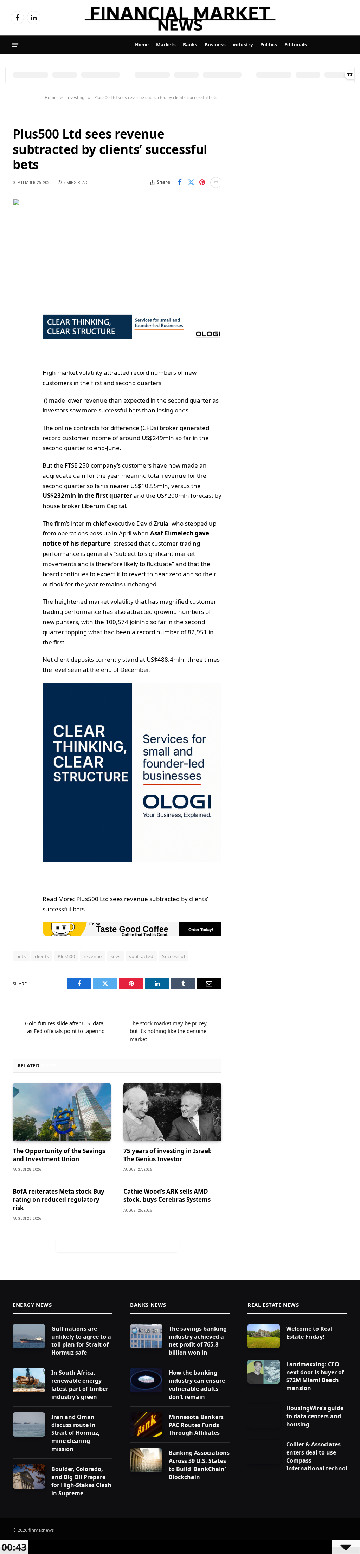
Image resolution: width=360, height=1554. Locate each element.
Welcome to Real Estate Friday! (309, 1333)
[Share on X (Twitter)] (191, 182)
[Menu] (15, 45)
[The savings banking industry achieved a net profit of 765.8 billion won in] (146, 1336)
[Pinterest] (20, 391)
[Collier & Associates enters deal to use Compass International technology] (264, 1452)
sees (116, 956)
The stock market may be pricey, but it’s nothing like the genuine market (169, 1031)
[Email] (20, 409)
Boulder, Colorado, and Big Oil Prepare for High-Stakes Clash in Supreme (81, 1481)
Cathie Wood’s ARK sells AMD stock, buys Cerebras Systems (167, 1195)
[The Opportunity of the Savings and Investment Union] (62, 1112)
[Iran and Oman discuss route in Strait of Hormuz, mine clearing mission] (29, 1424)
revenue (93, 956)
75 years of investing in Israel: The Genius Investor (167, 1155)
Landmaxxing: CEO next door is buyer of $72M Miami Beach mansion (315, 1376)
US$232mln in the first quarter (87, 496)
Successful (173, 956)
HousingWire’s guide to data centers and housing (314, 1416)
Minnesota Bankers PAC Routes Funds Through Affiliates (196, 1425)
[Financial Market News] (180, 17)
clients (42, 956)
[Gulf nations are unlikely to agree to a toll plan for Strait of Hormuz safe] (29, 1336)
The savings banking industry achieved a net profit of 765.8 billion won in (198, 1341)
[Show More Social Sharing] (215, 182)
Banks (190, 44)
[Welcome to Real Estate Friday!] (264, 1336)
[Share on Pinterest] (202, 182)
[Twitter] (20, 355)
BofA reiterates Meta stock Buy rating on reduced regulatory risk (58, 1199)
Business (215, 44)
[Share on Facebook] (179, 182)
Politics (268, 44)
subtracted (141, 956)
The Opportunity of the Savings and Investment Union (59, 1155)
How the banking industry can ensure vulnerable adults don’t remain (197, 1385)
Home (142, 44)
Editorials (295, 44)
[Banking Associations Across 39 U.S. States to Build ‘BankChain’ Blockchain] (146, 1460)
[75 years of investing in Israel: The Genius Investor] (172, 1112)
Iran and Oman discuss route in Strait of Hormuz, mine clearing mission (75, 1433)
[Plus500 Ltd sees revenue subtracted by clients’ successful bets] (117, 251)
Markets (166, 44)
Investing (26, 116)
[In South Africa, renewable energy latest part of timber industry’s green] (29, 1380)
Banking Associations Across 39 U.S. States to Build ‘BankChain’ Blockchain (199, 1465)
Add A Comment (116, 1245)
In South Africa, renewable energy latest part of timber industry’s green (79, 1385)
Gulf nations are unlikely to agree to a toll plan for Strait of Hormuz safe (81, 1341)
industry (243, 44)
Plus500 (66, 956)
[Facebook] (20, 337)
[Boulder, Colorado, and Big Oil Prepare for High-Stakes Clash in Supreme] (29, 1476)
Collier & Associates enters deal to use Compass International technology (322, 1456)
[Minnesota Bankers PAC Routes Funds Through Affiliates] (146, 1424)
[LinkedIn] (20, 373)
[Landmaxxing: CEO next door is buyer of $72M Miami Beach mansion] (264, 1372)
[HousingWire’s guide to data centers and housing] (264, 1416)
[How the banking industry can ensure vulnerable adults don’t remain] (146, 1380)
